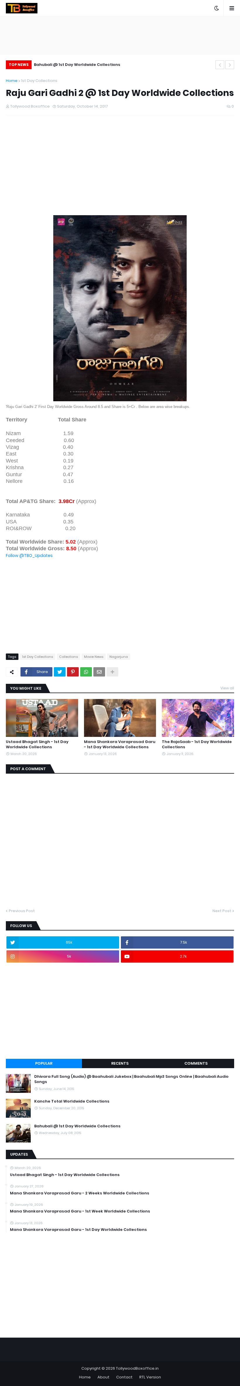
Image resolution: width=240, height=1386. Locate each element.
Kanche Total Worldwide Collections (71, 1101)
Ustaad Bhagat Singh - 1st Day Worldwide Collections (37, 744)
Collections (68, 656)
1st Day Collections (39, 80)
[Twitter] (60, 672)
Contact (124, 1377)
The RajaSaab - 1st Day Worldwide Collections (197, 744)
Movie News (93, 656)
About (103, 1377)
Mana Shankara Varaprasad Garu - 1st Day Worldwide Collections (119, 744)
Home (12, 80)
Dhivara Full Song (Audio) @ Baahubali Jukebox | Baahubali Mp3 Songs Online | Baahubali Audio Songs (131, 1079)
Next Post (221, 911)
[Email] (99, 672)
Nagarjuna (118, 656)
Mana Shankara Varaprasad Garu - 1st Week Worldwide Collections (80, 1211)
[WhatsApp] (86, 672)
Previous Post (22, 911)
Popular (43, 1063)
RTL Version (150, 1377)
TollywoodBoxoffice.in (137, 1368)
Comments (196, 1063)
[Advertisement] (120, 174)
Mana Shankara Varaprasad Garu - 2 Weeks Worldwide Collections (79, 1193)
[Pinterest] (73, 672)
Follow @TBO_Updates (29, 555)
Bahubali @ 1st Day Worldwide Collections (77, 64)
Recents (119, 1063)
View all (227, 688)
